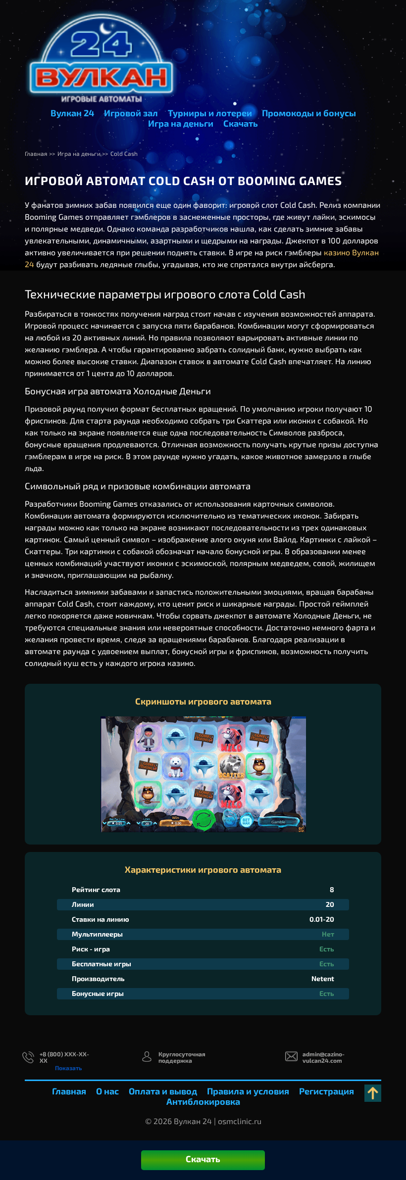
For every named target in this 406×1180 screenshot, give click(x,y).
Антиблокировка (203, 1101)
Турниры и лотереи (210, 112)
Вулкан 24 (72, 112)
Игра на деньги (180, 123)
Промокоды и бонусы (309, 112)
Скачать (240, 123)
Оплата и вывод (163, 1091)
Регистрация (326, 1091)
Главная (69, 1091)
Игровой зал (131, 112)
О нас (107, 1091)
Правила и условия (248, 1091)
